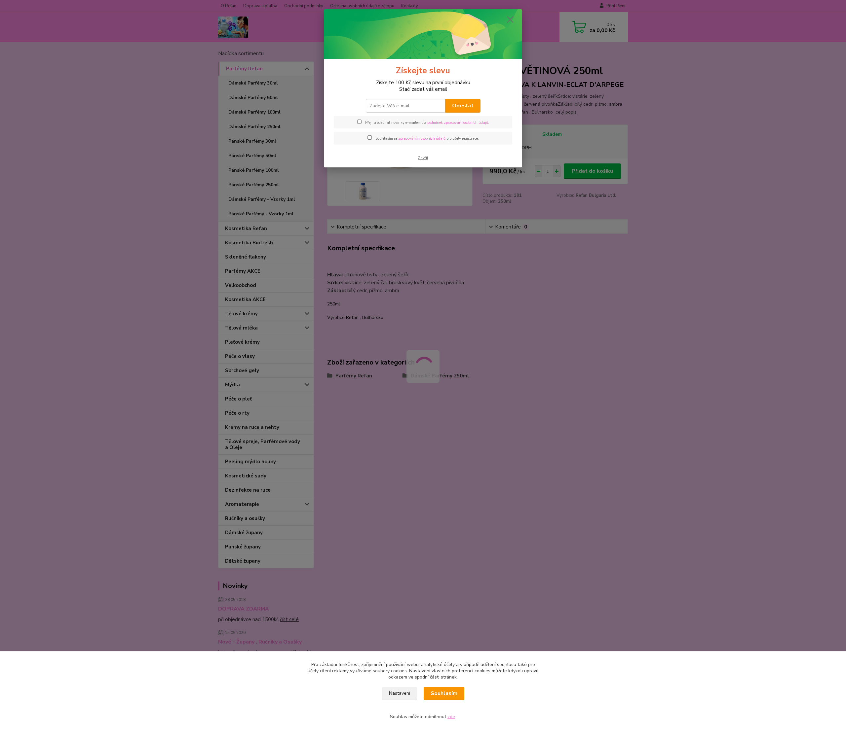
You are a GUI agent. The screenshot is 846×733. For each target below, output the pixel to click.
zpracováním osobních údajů (421, 138)
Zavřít (423, 157)
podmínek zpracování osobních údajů (457, 122)
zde (451, 717)
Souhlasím (444, 693)
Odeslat (463, 105)
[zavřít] (510, 19)
